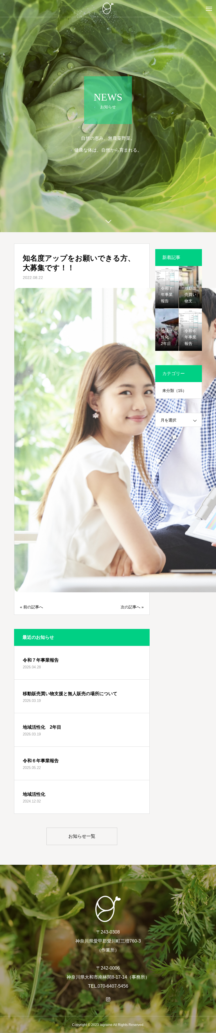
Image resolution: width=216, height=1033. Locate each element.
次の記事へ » (132, 607)
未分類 (174, 390)
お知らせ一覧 (81, 836)
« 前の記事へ (31, 607)
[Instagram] (108, 999)
